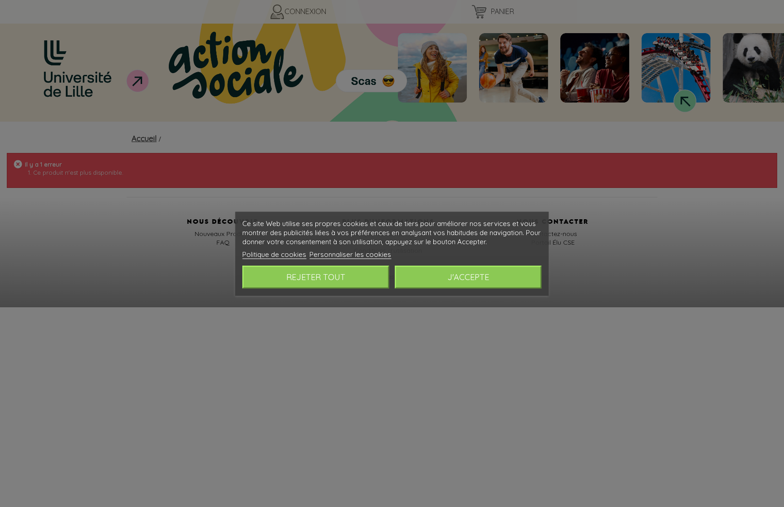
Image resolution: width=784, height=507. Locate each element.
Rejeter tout (315, 276)
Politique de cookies (274, 254)
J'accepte (468, 276)
